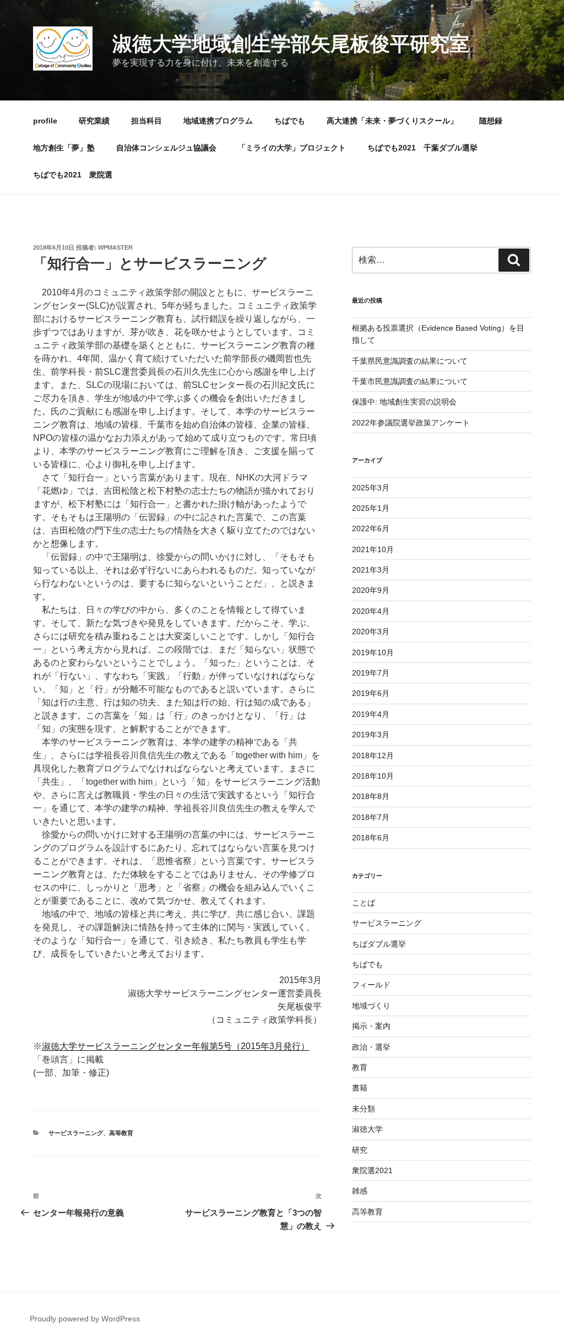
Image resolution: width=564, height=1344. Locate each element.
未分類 (363, 1108)
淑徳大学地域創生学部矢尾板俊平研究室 (290, 44)
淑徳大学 (367, 1129)
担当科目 (146, 120)
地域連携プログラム (218, 120)
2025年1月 (370, 508)
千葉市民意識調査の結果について (410, 381)
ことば (363, 902)
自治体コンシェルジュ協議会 (166, 147)
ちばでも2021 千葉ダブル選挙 (422, 147)
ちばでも (289, 120)
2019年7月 (370, 672)
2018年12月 (373, 755)
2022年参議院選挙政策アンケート (411, 422)
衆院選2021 (372, 1170)
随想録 (490, 120)
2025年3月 (370, 487)
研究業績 (94, 120)
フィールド (371, 984)
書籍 (359, 1087)
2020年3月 (370, 631)
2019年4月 (370, 714)
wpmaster (115, 247)
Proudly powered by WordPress (85, 1318)
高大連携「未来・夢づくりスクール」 (392, 120)
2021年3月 (370, 569)
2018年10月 (373, 775)
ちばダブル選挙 (379, 944)
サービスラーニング (75, 1133)
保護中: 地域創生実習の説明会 (404, 401)
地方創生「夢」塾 (64, 147)
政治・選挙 (371, 1047)
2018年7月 (370, 817)
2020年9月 (370, 590)
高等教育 (121, 1133)
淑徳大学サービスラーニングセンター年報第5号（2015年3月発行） (176, 1046)
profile (45, 120)
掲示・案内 (371, 1026)
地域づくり (371, 1005)
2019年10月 (373, 652)
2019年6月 (370, 693)
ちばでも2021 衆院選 (72, 174)
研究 (359, 1150)
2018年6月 (370, 837)
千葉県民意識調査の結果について (410, 361)
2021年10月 (373, 549)
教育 (359, 1067)
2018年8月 (370, 796)
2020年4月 (370, 611)
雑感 (359, 1190)
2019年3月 (370, 734)
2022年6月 (370, 528)
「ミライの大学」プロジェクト (292, 147)
